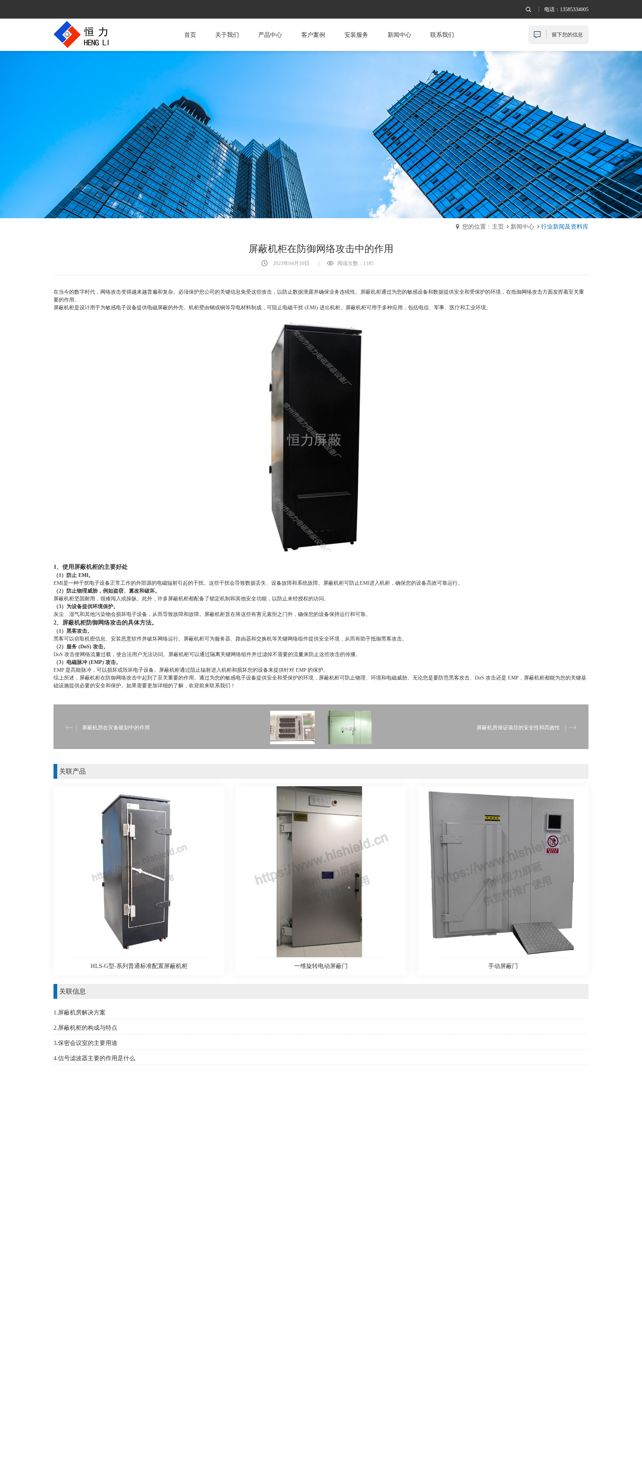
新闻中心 (522, 226)
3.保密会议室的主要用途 (85, 1043)
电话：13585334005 (566, 9)
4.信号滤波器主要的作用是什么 (94, 1058)
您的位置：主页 (483, 226)
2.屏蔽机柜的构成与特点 (85, 1027)
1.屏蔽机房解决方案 (80, 1012)
